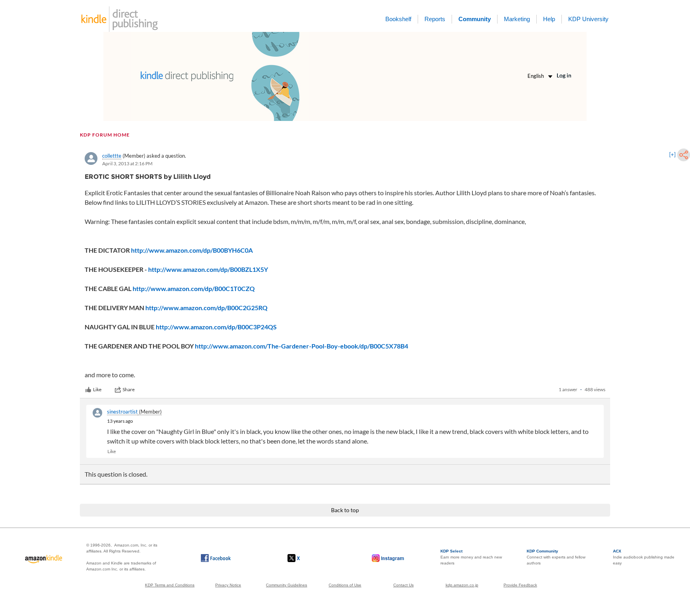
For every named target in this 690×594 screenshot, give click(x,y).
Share (129, 389)
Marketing (517, 19)
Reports (434, 19)
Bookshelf (398, 19)
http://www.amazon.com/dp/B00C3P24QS (216, 327)
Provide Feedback (520, 585)
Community (474, 19)
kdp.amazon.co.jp (462, 585)
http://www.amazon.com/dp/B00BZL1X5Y (208, 269)
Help (549, 19)
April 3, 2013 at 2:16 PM (127, 163)
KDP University (588, 19)
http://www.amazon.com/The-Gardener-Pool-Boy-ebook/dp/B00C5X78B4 (301, 346)
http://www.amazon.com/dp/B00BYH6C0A (192, 250)
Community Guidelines (286, 585)
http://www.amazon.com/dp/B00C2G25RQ (206, 307)
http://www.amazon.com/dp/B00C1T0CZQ (194, 288)
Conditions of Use (345, 585)
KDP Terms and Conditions (169, 585)
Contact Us (403, 585)
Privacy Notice (228, 585)
